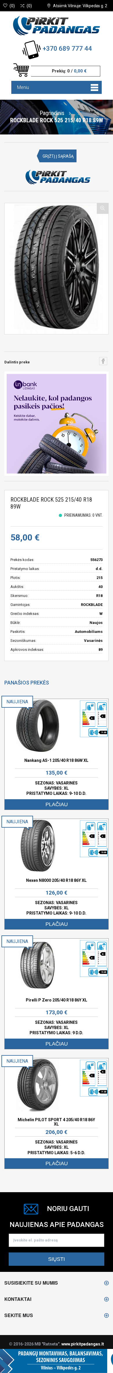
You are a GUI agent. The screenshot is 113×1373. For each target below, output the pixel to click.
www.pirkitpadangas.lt (82, 1344)
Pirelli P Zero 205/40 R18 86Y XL (56, 1000)
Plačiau (56, 804)
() (12, 5)
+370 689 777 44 (67, 48)
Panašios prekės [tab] (26, 683)
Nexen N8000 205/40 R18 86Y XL (56, 880)
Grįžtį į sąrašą (58, 156)
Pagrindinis (52, 112)
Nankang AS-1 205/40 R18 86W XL (56, 760)
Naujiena (17, 701)
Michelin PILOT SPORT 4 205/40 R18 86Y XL (56, 1121)
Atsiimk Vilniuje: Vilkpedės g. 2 (80, 5)
